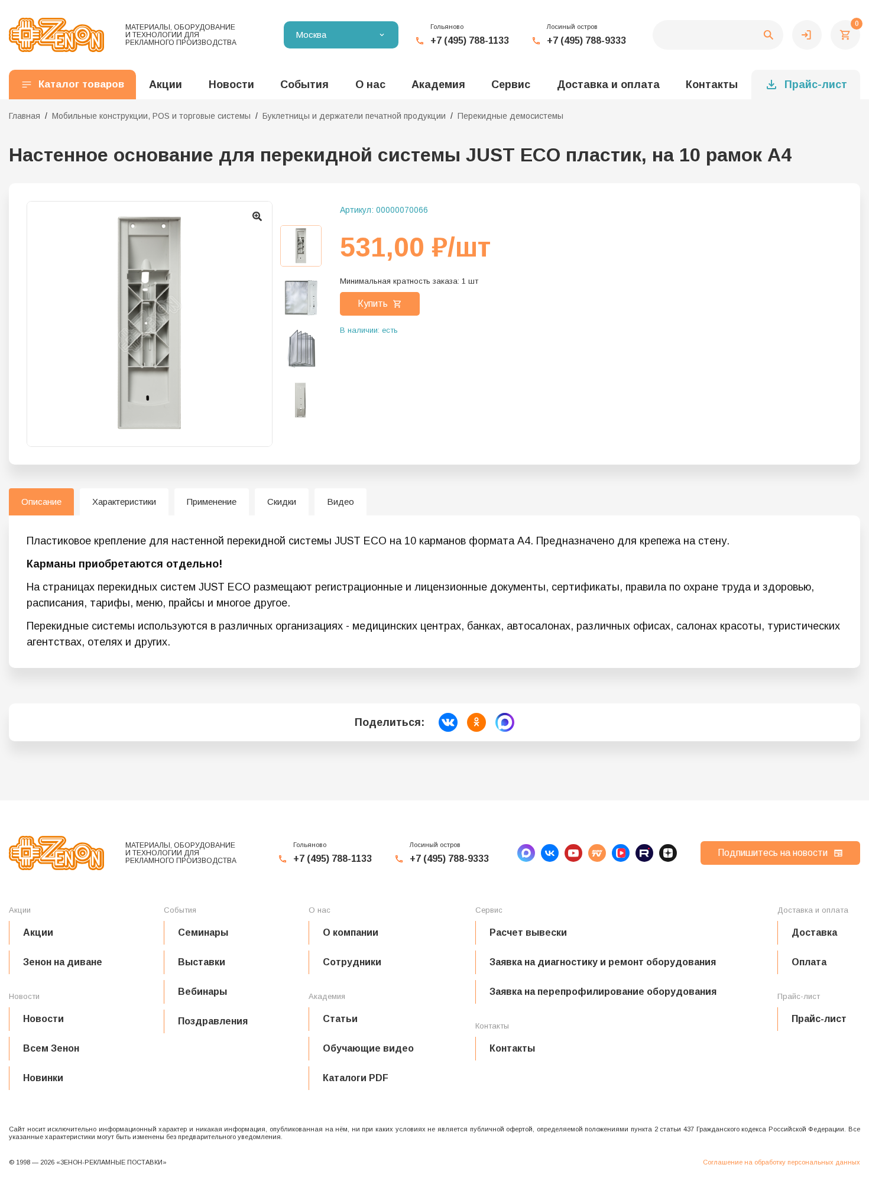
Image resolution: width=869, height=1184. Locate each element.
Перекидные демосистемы (510, 116)
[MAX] (526, 853)
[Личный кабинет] (807, 35)
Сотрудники (352, 962)
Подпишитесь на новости (773, 853)
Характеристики (124, 502)
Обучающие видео (368, 1048)
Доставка (814, 932)
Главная (24, 116)
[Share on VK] (448, 722)
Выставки (201, 962)
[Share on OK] (476, 722)
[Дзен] (668, 853)
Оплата (809, 962)
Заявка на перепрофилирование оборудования (602, 992)
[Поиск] (718, 35)
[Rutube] (644, 853)
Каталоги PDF (355, 1078)
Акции (38, 932)
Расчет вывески (528, 932)
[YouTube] (573, 853)
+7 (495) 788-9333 (586, 40)
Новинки (43, 1078)
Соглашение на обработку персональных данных (781, 1162)
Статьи (340, 1019)
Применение (211, 502)
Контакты (712, 84)
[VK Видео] (621, 853)
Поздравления (213, 1021)
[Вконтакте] (550, 853)
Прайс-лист (815, 84)
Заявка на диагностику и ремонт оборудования (602, 962)
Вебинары (202, 992)
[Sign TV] (597, 853)
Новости (43, 1019)
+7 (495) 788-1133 (469, 40)
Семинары (203, 932)
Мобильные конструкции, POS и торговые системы (151, 116)
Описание (41, 502)
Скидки (281, 502)
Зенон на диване (62, 962)
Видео (340, 502)
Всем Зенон (51, 1048)
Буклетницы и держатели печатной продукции (354, 116)
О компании (350, 932)
